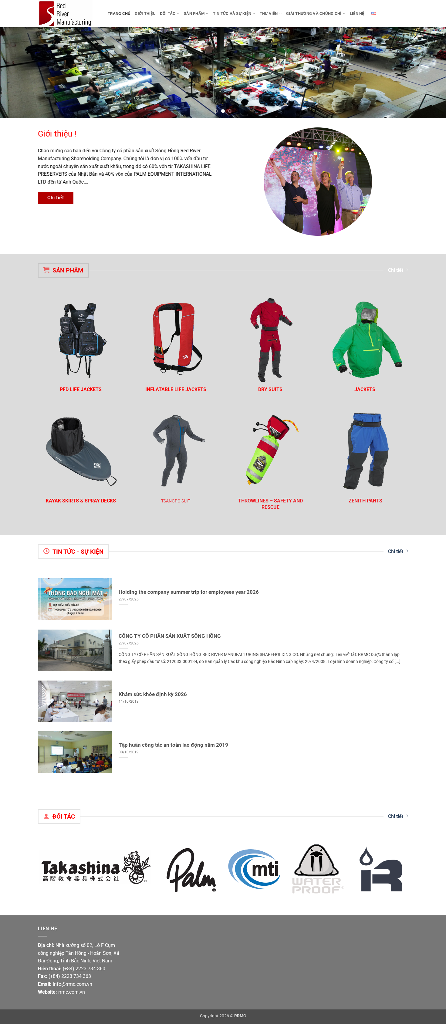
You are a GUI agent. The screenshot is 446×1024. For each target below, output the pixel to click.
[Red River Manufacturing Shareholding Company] (68, 13)
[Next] (429, 73)
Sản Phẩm (194, 13)
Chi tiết (395, 270)
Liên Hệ (357, 13)
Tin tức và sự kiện (232, 13)
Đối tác (168, 13)
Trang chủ (119, 13)
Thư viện (269, 13)
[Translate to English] (374, 13)
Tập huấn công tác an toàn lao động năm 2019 (173, 745)
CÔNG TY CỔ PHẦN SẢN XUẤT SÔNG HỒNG (170, 636)
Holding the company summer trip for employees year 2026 (189, 592)
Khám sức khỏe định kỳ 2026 (153, 694)
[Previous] (16, 73)
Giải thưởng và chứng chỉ (313, 13)
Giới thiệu (145, 13)
